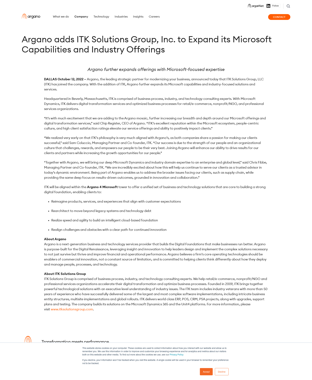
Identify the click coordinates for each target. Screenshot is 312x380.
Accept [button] (206, 371)
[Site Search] (288, 6)
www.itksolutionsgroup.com (72, 309)
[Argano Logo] (31, 16)
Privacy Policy (176, 354)
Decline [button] (222, 371)
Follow (275, 6)
